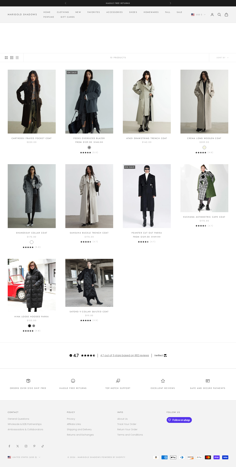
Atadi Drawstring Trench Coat (146, 138)
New (78, 12)
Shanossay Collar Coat (31, 232)
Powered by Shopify (114, 457)
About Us (122, 418)
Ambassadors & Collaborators (25, 429)
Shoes (133, 12)
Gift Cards (68, 17)
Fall (167, 12)
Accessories (114, 12)
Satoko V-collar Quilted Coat (89, 311)
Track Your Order (126, 424)
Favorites (93, 12)
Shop (19, 27)
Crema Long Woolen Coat (204, 138)
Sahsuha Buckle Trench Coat (89, 232)
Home (47, 12)
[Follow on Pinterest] (34, 446)
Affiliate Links (74, 424)
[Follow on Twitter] (17, 446)
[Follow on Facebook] (9, 446)
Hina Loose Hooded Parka (31, 316)
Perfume (49, 17)
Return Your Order (127, 429)
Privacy (71, 418)
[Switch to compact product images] (17, 57)
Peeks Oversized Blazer (89, 138)
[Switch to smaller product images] (11, 57)
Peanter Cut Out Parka (147, 232)
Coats (29, 27)
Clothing (63, 12)
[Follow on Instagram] (26, 446)
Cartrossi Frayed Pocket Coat (32, 138)
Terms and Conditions (130, 434)
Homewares (151, 12)
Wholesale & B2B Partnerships (25, 424)
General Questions (18, 418)
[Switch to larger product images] (6, 57)
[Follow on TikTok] (42, 446)
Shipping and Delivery (79, 429)
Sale (180, 12)
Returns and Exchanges (80, 434)
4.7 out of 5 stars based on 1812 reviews (124, 355)
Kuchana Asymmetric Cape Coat (204, 217)
